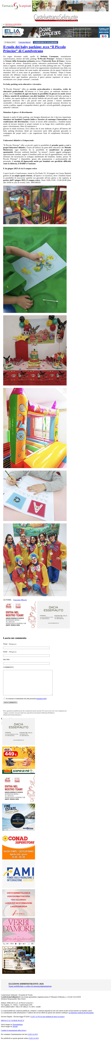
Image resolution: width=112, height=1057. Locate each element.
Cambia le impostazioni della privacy (13, 1030)
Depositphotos (18, 1024)
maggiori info (41, 699)
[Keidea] (18, 773)
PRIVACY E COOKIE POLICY (12, 1020)
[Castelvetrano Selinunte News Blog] (56, 21)
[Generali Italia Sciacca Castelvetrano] (19, 628)
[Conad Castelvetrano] (18, 859)
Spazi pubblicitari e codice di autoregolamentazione (30, 986)
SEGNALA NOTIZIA (13, 24)
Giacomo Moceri (24, 42)
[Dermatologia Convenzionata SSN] (18, 916)
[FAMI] (18, 887)
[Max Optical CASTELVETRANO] (18, 830)
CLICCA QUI (33, 1034)
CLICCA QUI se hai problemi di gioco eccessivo (48, 1017)
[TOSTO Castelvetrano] (18, 973)
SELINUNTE (10, 26)
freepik (15, 1026)
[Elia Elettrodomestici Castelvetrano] (56, 37)
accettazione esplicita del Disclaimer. (81, 1013)
